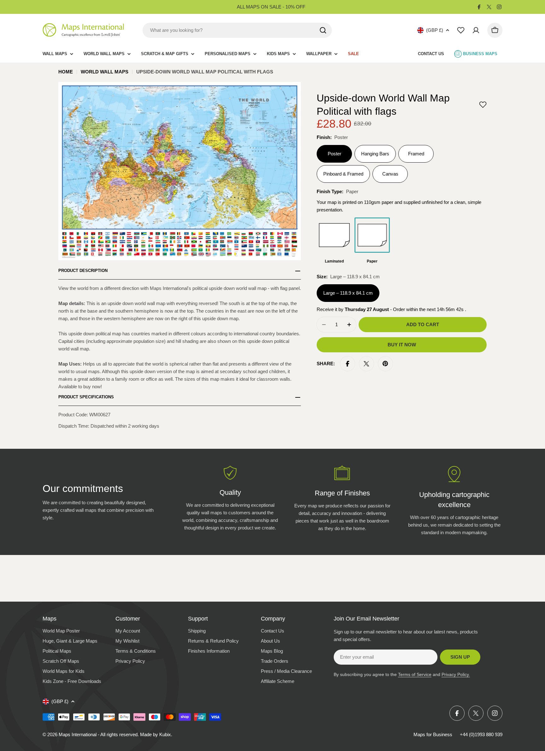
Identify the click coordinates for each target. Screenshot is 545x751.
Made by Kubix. (156, 734)
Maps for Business (432, 734)
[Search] (323, 30)
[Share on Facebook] (347, 363)
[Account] (476, 30)
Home (65, 71)
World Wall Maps (104, 71)
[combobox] (237, 30)
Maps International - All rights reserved (98, 734)
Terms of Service (414, 674)
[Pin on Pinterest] (385, 363)
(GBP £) (434, 30)
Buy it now (402, 344)
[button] (483, 104)
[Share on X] (366, 363)
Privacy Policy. (456, 674)
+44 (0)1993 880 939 (481, 734)
